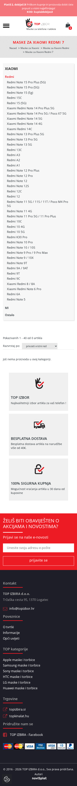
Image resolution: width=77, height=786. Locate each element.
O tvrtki (8, 627)
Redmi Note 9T (17, 263)
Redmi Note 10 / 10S (21, 247)
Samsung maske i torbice (21, 665)
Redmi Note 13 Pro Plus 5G (25, 134)
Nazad (13, 48)
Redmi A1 (13, 165)
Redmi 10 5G (16, 232)
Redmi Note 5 (16, 299)
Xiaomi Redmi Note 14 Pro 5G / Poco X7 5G (36, 113)
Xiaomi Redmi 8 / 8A (21, 284)
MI (7, 308)
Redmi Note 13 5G (19, 144)
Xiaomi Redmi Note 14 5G (24, 118)
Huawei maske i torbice (20, 688)
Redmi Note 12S (18, 186)
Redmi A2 (13, 160)
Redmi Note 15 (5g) (20, 93)
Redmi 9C (13, 278)
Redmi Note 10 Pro (20, 242)
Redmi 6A (13, 294)
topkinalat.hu (19, 716)
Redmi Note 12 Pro (20, 176)
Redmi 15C (14, 98)
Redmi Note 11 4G (19, 211)
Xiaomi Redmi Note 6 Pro (24, 289)
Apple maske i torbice (19, 660)
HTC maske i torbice (18, 677)
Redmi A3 (13, 155)
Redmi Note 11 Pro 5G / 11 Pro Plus (31, 216)
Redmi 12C (14, 191)
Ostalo (9, 315)
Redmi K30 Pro (17, 237)
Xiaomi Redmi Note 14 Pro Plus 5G (30, 108)
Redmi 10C (14, 221)
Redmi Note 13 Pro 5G (22, 139)
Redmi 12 (13, 196)
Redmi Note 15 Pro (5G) (23, 87)
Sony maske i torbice (18, 671)
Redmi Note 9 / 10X (20, 258)
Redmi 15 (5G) (16, 103)
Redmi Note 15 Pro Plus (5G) (26, 82)
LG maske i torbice (16, 682)
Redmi (9, 77)
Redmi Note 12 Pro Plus (23, 170)
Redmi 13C (14, 150)
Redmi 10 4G (16, 227)
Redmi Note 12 (17, 181)
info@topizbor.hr (22, 608)
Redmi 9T (13, 273)
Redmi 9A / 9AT (17, 268)
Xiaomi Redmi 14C (19, 129)
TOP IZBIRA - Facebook (26, 735)
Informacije (11, 633)
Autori (39, 774)
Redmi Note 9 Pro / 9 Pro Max (27, 253)
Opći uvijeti (11, 638)
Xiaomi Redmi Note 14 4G (24, 124)
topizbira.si (17, 709)
